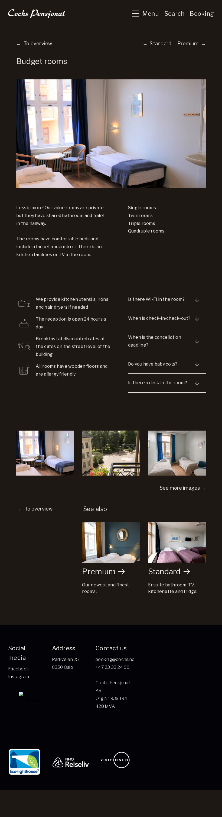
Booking (202, 13)
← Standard (157, 43)
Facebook (18, 668)
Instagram (18, 676)
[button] (143, 13)
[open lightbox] (45, 453)
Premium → (191, 43)
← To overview (34, 43)
